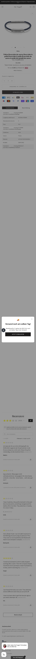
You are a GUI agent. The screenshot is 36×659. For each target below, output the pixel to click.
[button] (3, 330)
